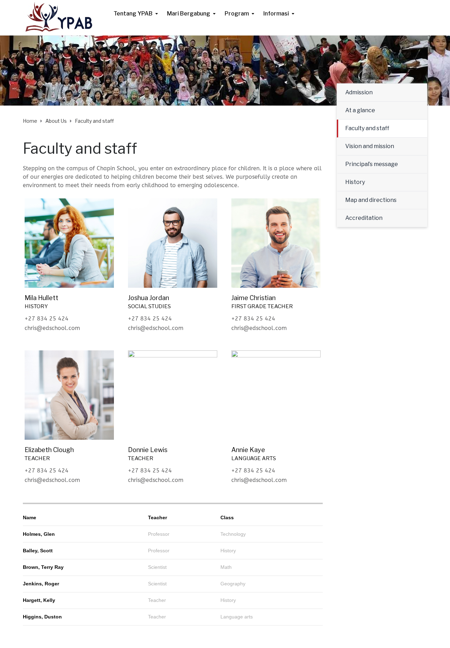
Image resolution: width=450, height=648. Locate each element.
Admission (359, 92)
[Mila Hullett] (69, 242)
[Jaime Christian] (276, 242)
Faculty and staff (367, 128)
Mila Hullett (41, 297)
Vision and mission (369, 146)
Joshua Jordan (148, 297)
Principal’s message (371, 164)
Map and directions (371, 200)
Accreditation (363, 218)
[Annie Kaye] (276, 394)
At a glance (360, 110)
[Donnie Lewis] (172, 394)
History (355, 182)
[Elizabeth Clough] (69, 394)
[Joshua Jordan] (172, 242)
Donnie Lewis (147, 449)
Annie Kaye (248, 449)
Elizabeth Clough (49, 449)
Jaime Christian (253, 297)
